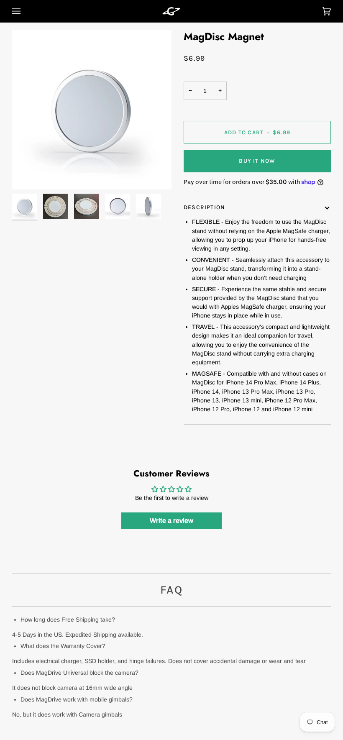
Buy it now (257, 160)
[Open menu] (24, 11)
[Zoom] (92, 109)
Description (204, 207)
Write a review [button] (171, 520)
